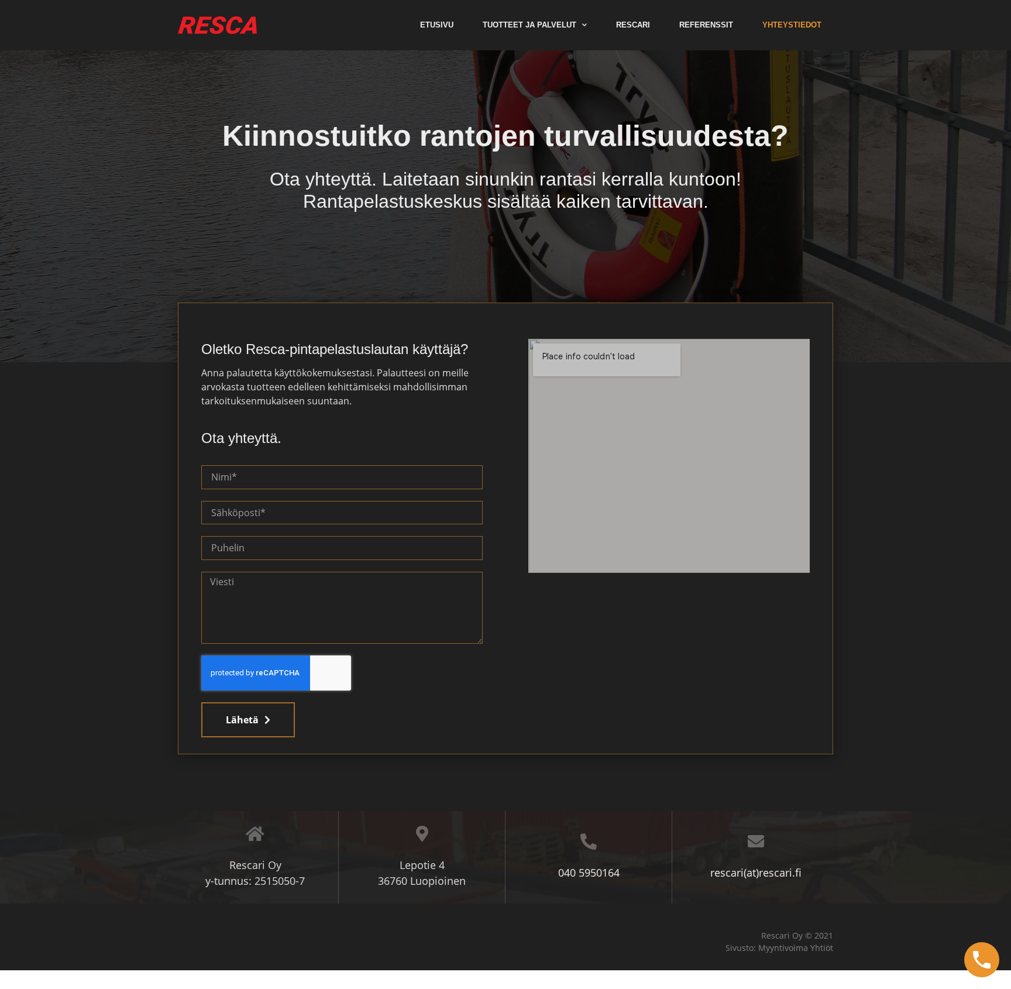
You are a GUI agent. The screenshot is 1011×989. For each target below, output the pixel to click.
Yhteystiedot (791, 24)
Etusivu (436, 24)
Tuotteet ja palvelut (529, 24)
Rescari (633, 24)
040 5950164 (589, 873)
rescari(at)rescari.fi (756, 873)
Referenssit (706, 24)
